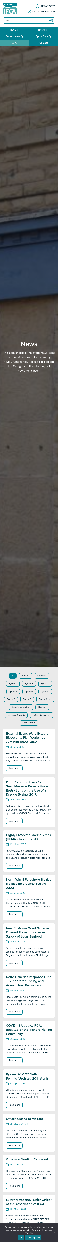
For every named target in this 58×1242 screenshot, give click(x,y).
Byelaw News (45, 699)
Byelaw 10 (41, 675)
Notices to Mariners (42, 715)
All (13, 675)
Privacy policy (33, 1237)
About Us (13, 29)
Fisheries (42, 29)
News (14, 42)
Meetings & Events (16, 715)
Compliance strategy (21, 707)
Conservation (13, 36)
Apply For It (42, 36)
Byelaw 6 (29, 691)
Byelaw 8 (11, 699)
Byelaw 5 (13, 691)
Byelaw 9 (27, 699)
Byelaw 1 (25, 675)
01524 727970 (47, 6)
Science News (29, 723)
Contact (43, 42)
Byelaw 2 (13, 683)
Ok (21, 1237)
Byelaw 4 (45, 683)
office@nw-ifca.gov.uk (43, 11)
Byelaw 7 (45, 691)
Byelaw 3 (29, 683)
